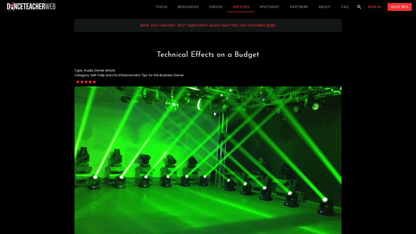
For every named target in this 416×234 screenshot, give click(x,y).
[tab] (161, 7)
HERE (270, 25)
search (359, 7)
